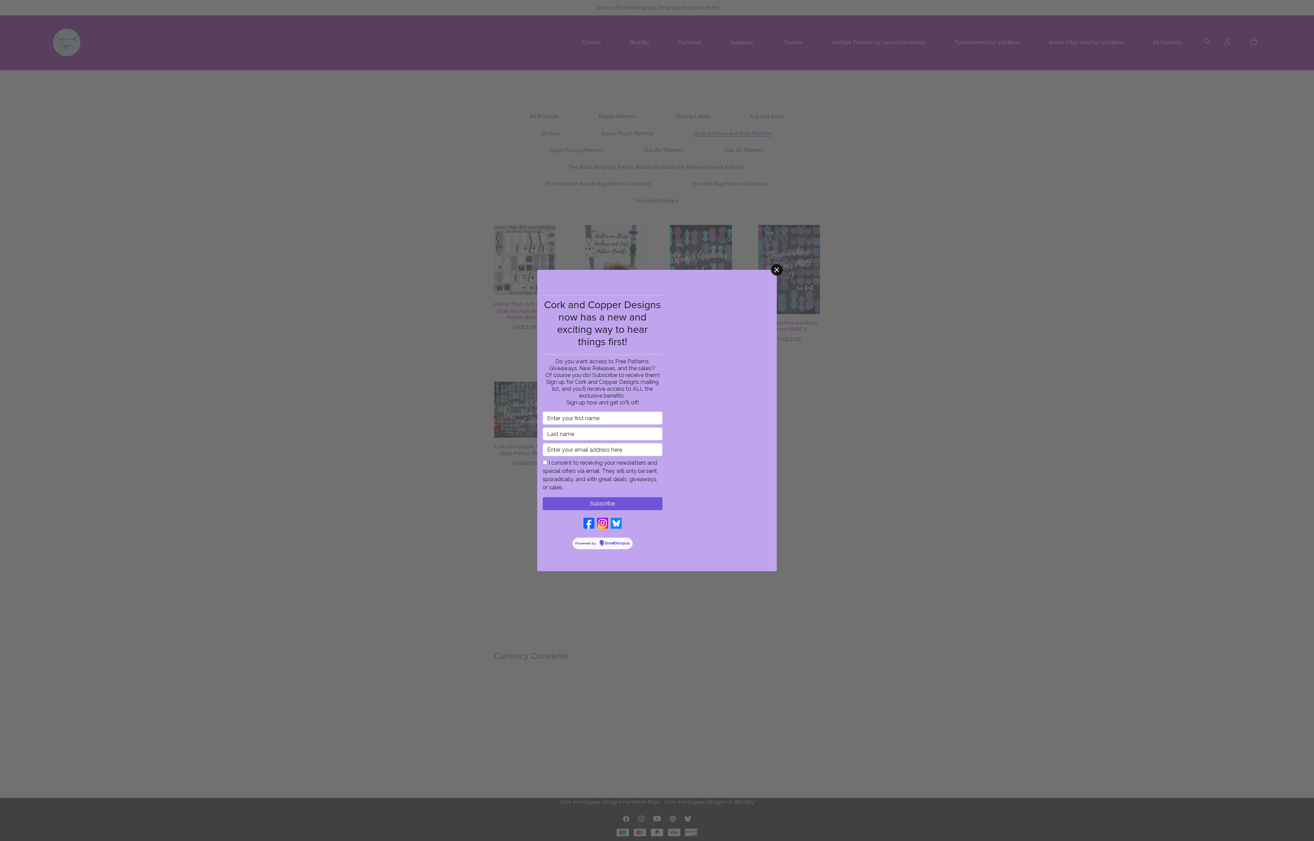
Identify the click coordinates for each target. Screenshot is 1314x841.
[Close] (777, 270)
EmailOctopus (617, 543)
